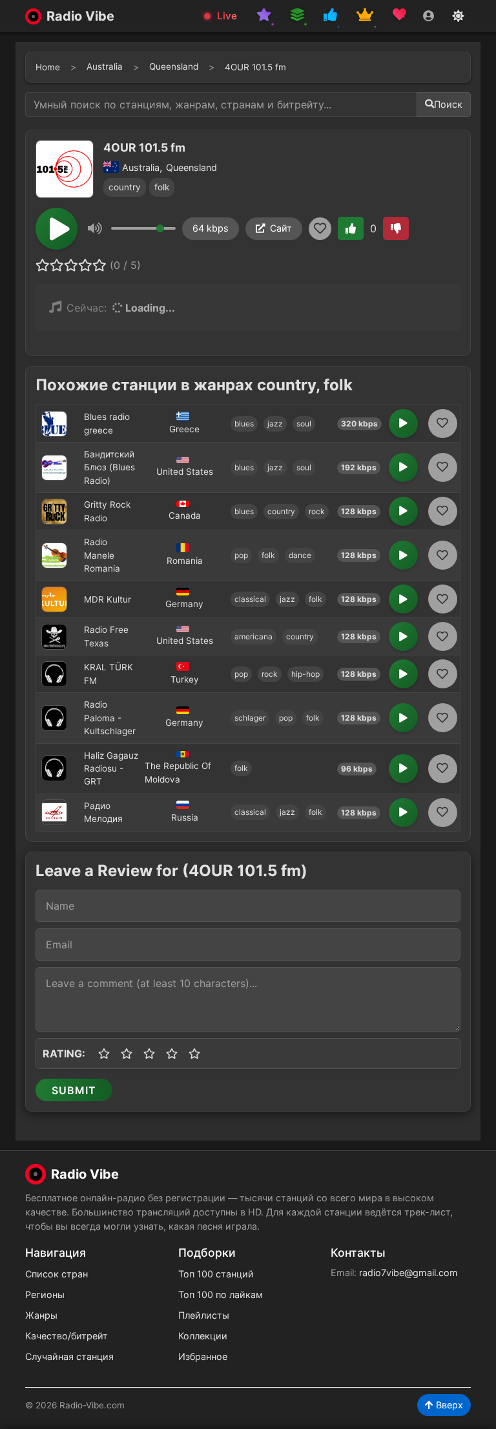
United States (184, 471)
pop (241, 555)
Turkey (184, 679)
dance (300, 555)
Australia (105, 66)
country (124, 187)
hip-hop (305, 674)
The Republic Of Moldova (178, 772)
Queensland (173, 66)
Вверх (448, 1404)
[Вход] (428, 16)
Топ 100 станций (216, 1273)
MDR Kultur (107, 599)
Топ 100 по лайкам (220, 1294)
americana (253, 636)
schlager (249, 718)
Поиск (448, 104)
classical (250, 599)
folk (161, 187)
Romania (185, 560)
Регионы (45, 1294)
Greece (184, 429)
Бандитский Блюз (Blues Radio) (109, 467)
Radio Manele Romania (102, 555)
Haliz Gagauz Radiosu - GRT (111, 768)
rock (317, 511)
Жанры (41, 1315)
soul (303, 423)
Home (48, 67)
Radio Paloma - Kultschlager (110, 717)
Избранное (202, 1356)
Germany (184, 604)
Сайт (281, 228)
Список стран (56, 1273)
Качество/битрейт (66, 1335)
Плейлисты (203, 1315)
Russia (184, 817)
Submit (74, 1090)
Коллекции (202, 1335)
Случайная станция (69, 1356)
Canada (185, 515)
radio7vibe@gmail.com (408, 1272)
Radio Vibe (80, 16)
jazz (275, 423)
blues (244, 423)
